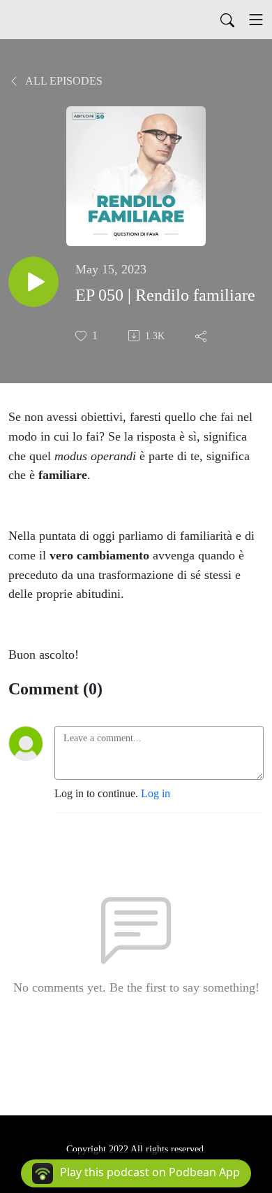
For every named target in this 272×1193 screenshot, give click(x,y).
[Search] (227, 20)
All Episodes (63, 81)
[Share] (202, 335)
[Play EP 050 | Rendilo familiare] (33, 282)
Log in (155, 793)
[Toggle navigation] (256, 19)
